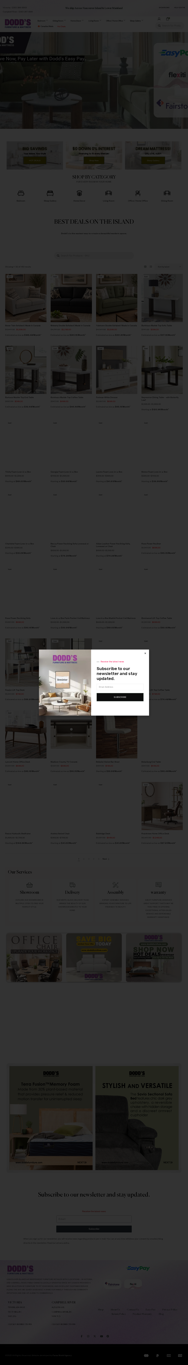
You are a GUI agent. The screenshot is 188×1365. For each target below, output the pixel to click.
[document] (94, 682)
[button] (145, 653)
